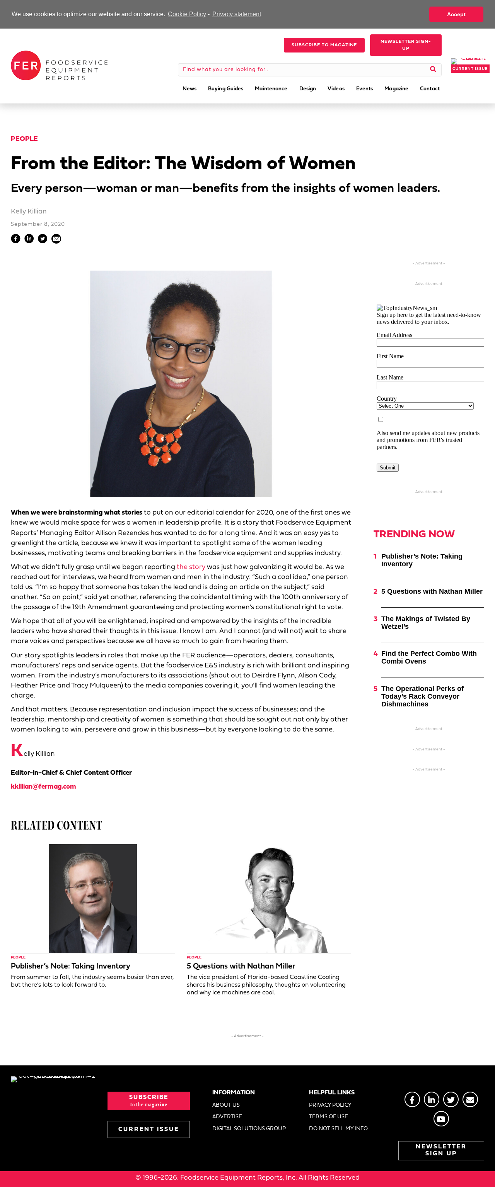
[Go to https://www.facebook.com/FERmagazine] (412, 1099)
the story (191, 567)
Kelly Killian (29, 211)
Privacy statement (236, 14)
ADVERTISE (227, 1117)
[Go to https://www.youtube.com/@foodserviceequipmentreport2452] (441, 1118)
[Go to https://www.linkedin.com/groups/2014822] (431, 1099)
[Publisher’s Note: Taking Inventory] (93, 899)
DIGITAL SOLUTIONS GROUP (249, 1129)
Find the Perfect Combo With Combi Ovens (429, 657)
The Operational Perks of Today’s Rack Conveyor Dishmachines (422, 696)
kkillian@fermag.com (43, 787)
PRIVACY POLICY (330, 1105)
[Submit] (433, 70)
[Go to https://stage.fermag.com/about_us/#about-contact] (470, 1099)
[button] (324, 45)
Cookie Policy (187, 14)
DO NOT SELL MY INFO (338, 1129)
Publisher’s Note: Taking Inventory (70, 966)
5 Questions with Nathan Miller (241, 966)
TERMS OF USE (328, 1117)
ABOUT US (226, 1105)
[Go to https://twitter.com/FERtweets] (451, 1099)
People (24, 139)
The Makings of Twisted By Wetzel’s (425, 622)
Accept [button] (456, 14)
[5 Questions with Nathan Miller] (269, 899)
